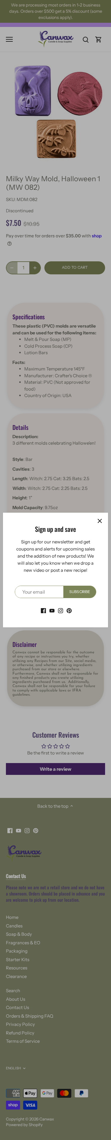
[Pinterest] (69, 610)
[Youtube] (51, 610)
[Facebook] (43, 610)
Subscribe (79, 592)
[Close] (99, 520)
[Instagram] (60, 610)
